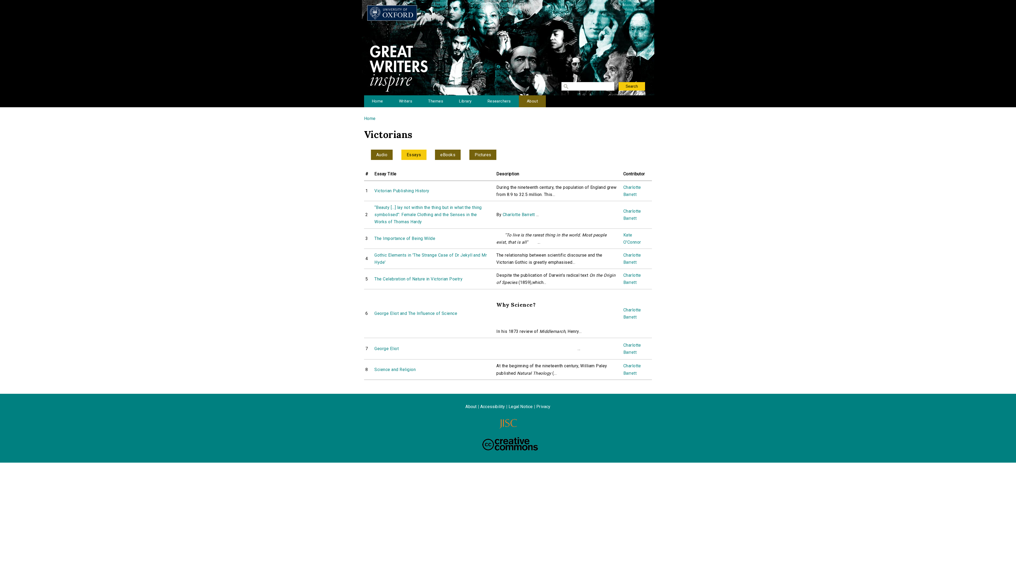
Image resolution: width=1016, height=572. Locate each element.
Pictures (483, 154)
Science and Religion (395, 369)
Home (377, 101)
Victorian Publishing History (401, 190)
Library (465, 101)
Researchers (499, 101)
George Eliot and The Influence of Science (415, 313)
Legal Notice (521, 406)
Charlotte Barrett (519, 214)
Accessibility (492, 406)
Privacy (543, 406)
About (532, 101)
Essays (414, 154)
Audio (381, 154)
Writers (405, 101)
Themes (435, 101)
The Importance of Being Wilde (404, 238)
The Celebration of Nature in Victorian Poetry (418, 278)
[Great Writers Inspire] (392, 13)
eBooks (447, 154)
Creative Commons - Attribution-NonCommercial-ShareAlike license (510, 443)
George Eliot (386, 348)
